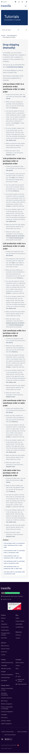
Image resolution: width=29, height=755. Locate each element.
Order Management (12, 35)
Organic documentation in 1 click (7, 689)
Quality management (6, 723)
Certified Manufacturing (7, 662)
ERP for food (4, 701)
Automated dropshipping (4, 694)
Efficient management (6, 704)
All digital (3, 671)
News (17, 668)
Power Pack (4, 651)
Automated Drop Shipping (15, 67)
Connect (3, 654)
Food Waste (4, 680)
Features (3, 618)
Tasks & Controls (5, 648)
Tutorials (3, 35)
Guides (17, 618)
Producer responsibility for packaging (7, 707)
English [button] (5, 2)
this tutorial (9, 170)
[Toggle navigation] (26, 6)
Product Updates (20, 621)
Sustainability (19, 624)
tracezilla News (19, 627)
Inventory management (7, 674)
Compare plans (5, 630)
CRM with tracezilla (6, 668)
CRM (2, 621)
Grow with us (4, 717)
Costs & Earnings (5, 677)
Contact (18, 665)
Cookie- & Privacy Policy (7, 731)
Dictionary (18, 635)
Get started (4, 637)
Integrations (4, 624)
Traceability (4, 665)
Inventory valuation (6, 720)
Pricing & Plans (5, 627)
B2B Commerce (5, 645)
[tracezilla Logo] (5, 588)
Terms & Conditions (22, 731)
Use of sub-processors (10, 734)
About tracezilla (20, 662)
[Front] (6, 6)
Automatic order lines (6, 697)
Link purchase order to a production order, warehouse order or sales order (14, 545)
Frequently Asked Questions (5, 633)
